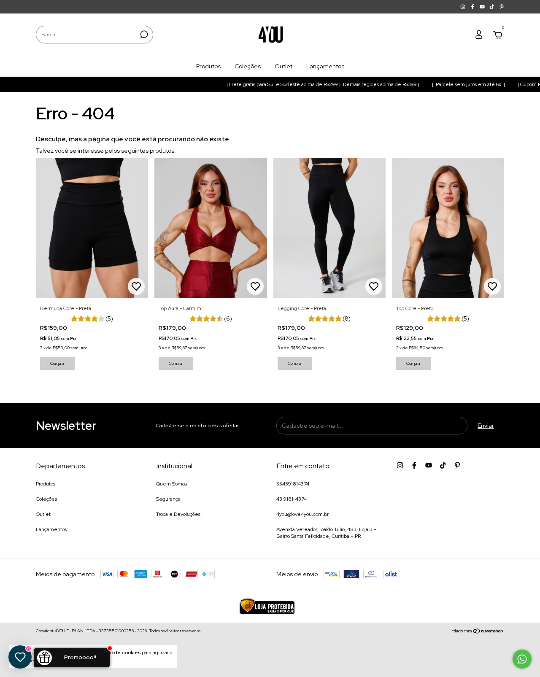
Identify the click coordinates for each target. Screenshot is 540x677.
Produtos (208, 66)
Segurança (168, 499)
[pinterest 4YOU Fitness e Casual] (501, 6)
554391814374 (292, 483)
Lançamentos (325, 66)
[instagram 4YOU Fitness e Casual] (463, 6)
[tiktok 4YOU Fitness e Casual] (492, 6)
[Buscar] (143, 34)
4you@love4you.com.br (302, 514)
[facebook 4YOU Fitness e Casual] (473, 6)
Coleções (248, 66)
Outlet (283, 66)
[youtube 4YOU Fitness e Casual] (483, 6)
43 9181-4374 (291, 499)
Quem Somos (171, 483)
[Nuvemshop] (477, 632)
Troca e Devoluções (178, 514)
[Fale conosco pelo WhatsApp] (522, 659)
